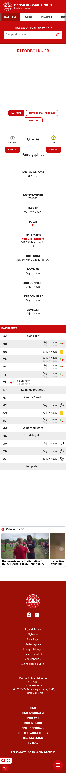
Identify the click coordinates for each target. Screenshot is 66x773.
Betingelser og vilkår (33, 664)
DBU (33, 708)
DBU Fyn (33, 718)
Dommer (33, 269)
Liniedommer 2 (33, 296)
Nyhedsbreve (33, 629)
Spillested (33, 235)
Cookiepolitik (33, 659)
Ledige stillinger (33, 649)
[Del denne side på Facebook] (3, 761)
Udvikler (33, 310)
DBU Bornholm (33, 713)
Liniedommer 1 (33, 283)
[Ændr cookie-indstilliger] (5, 767)
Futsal (33, 743)
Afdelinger (33, 639)
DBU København (33, 728)
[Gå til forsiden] (26, 6)
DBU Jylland (33, 723)
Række (33, 208)
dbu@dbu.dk (35, 693)
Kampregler (33, 121)
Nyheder (33, 634)
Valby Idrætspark (33, 239)
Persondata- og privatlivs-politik (33, 753)
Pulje (33, 222)
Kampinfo (16, 113)
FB (53, 143)
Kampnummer (33, 195)
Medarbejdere (33, 644)
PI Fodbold (12, 143)
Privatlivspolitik (33, 654)
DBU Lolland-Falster (33, 733)
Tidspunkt (33, 256)
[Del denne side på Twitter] (8, 761)
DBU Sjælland (33, 738)
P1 (33, 225)
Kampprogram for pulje (42, 113)
